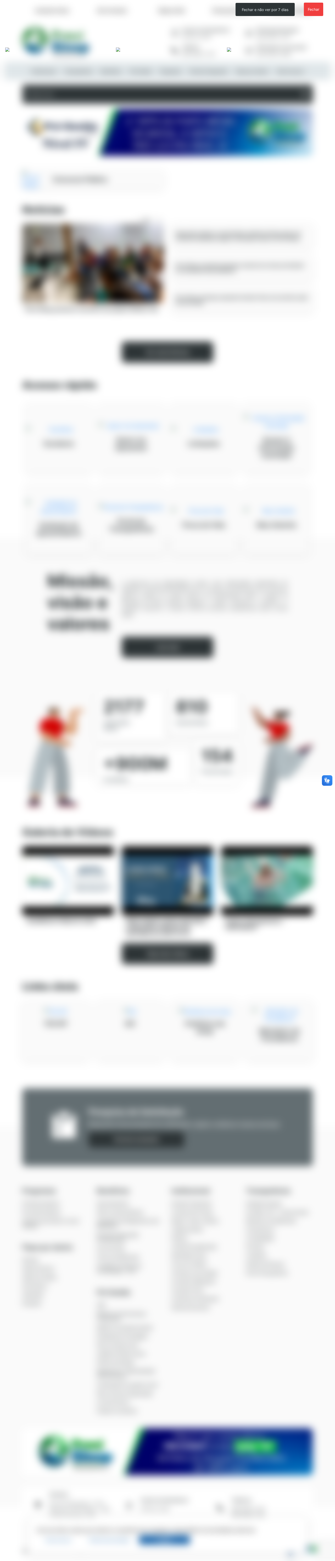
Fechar (313, 9)
